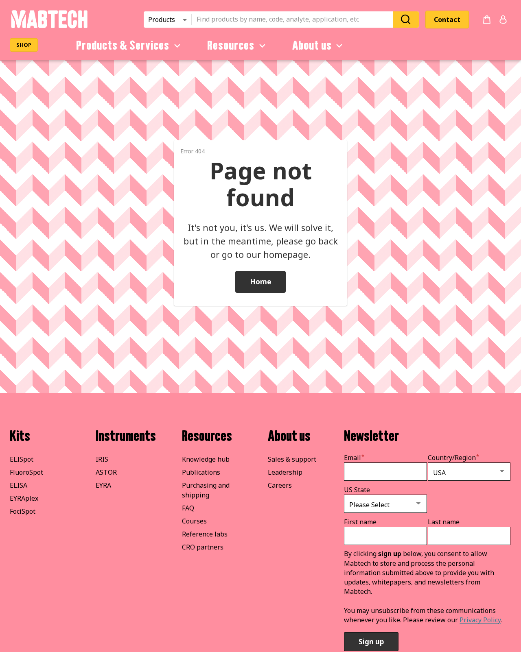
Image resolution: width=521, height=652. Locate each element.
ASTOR (106, 472)
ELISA (18, 485)
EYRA (103, 485)
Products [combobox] (161, 19)
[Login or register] (503, 19)
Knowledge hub (206, 459)
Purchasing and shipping (206, 490)
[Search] (406, 19)
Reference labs (205, 534)
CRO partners (202, 547)
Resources (230, 45)
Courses (194, 521)
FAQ (188, 508)
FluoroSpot (26, 472)
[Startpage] (49, 26)
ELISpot (21, 459)
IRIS (102, 459)
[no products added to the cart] (487, 19)
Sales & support (292, 459)
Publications (201, 472)
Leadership (285, 472)
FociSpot (22, 511)
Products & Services (122, 45)
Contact (447, 19)
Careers (280, 485)
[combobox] (295, 19)
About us (312, 45)
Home (260, 281)
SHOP (23, 44)
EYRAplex (24, 498)
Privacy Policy (480, 619)
